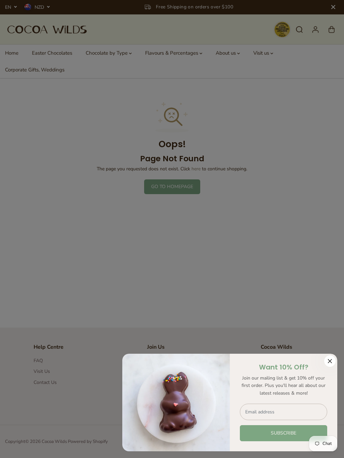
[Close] (329, 361)
